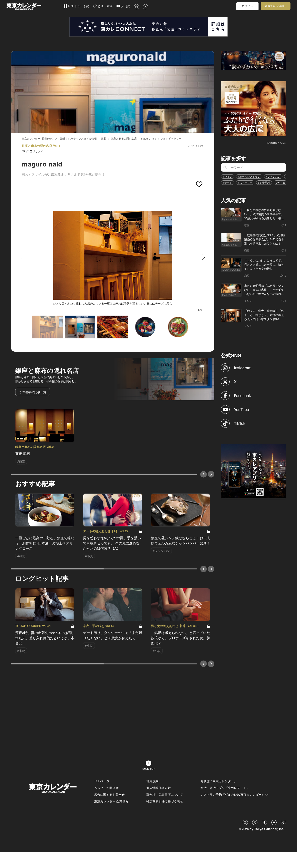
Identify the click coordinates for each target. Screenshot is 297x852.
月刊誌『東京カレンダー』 (218, 780)
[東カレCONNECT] (148, 27)
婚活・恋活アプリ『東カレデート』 (224, 787)
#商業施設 (264, 182)
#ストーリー (245, 182)
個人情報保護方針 (158, 787)
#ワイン (227, 176)
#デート (227, 182)
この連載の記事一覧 (32, 392)
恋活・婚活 (105, 6)
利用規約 (152, 780)
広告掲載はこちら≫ (276, 142)
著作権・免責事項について (164, 794)
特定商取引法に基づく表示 (164, 801)
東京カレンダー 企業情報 (111, 801)
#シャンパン (273, 176)
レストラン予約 (78, 6)
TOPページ (101, 780)
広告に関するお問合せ (109, 794)
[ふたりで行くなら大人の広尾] (253, 108)
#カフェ (280, 182)
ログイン (247, 6)
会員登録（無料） (275, 6)
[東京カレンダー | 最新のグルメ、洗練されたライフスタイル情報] (35, 6)
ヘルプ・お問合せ (106, 787)
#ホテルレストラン (249, 176)
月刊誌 (125, 6)
